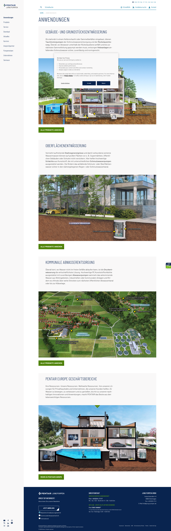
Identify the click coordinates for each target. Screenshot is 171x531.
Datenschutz (127, 525)
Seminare (6, 60)
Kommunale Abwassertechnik (49, 515)
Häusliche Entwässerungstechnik (50, 513)
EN (136, 2)
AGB (132, 525)
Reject (103, 83)
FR (138, 2)
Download (6, 31)
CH (149, 2)
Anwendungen (8, 17)
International (44, 518)
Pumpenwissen (8, 50)
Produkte (6, 22)
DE (133, 2)
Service (5, 27)
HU (152, 2)
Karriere (6, 41)
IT (143, 2)
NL (141, 2)
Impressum (121, 525)
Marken (146, 525)
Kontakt (153, 7)
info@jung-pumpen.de (149, 503)
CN (155, 2)
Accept (89, 83)
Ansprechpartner (8, 46)
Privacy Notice (68, 75)
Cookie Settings (152, 525)
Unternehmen (7, 55)
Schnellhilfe (126, 7)
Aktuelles (6, 36)
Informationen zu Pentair (139, 525)
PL (146, 2)
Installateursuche (140, 7)
